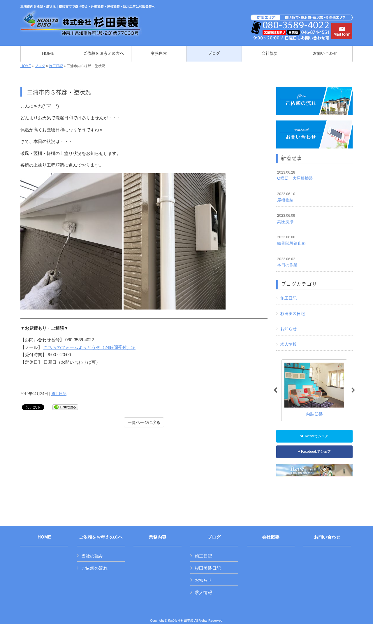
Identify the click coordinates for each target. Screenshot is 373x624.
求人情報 (288, 344)
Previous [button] (275, 390)
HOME (25, 66)
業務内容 (157, 537)
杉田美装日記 (292, 313)
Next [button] (353, 390)
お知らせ (288, 328)
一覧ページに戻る (144, 422)
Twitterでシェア (315, 436)
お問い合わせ (327, 537)
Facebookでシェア (315, 452)
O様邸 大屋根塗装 (295, 175)
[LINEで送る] (65, 406)
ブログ (40, 66)
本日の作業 (287, 262)
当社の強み (92, 555)
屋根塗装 (286, 197)
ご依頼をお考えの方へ (101, 537)
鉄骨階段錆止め (291, 240)
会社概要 (270, 537)
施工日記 (56, 66)
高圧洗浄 (286, 219)
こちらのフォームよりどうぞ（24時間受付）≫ (89, 347)
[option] (314, 390)
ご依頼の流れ (94, 568)
